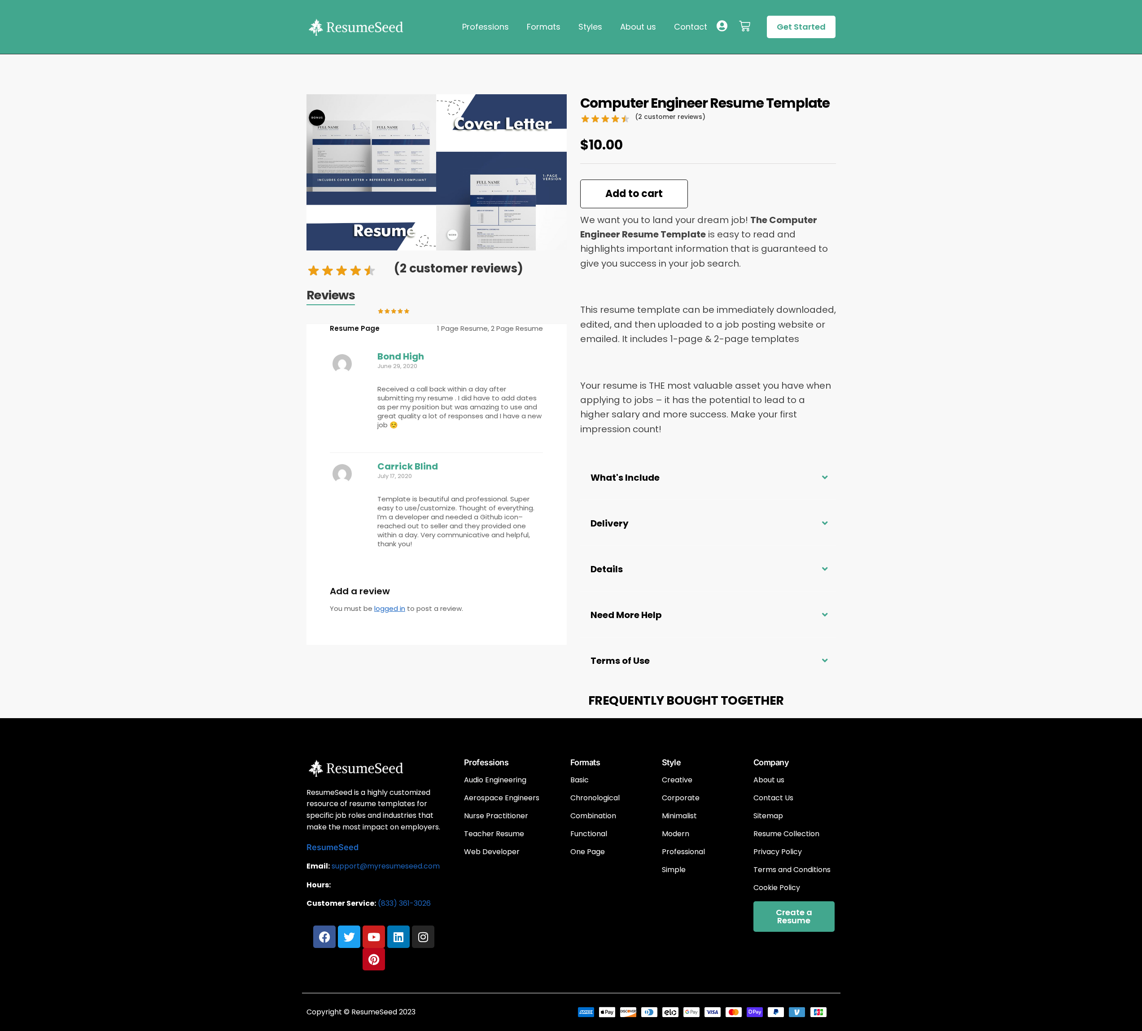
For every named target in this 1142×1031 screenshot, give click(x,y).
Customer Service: (341, 903)
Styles (590, 26)
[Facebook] (324, 937)
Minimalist (679, 816)
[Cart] (744, 26)
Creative (677, 780)
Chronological (595, 798)
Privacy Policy (777, 851)
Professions (485, 26)
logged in (389, 608)
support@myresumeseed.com (386, 866)
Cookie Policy (776, 887)
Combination (593, 816)
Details (607, 569)
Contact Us (773, 798)
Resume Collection (786, 833)
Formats (543, 26)
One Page (587, 851)
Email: (318, 866)
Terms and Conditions (792, 869)
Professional (683, 851)
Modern (675, 833)
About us (638, 26)
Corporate (681, 798)
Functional (588, 833)
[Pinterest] (374, 959)
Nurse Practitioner (496, 816)
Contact (690, 26)
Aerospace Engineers (501, 798)
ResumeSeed (332, 847)
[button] (708, 477)
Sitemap (768, 816)
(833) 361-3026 (404, 903)
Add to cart (634, 194)
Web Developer (492, 851)
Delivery (610, 523)
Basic (579, 780)
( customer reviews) (458, 268)
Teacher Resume (494, 833)
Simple (674, 869)
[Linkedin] (398, 937)
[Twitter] (349, 937)
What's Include (625, 477)
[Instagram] (423, 937)
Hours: (318, 885)
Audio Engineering (495, 780)
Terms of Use (620, 660)
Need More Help (626, 615)
